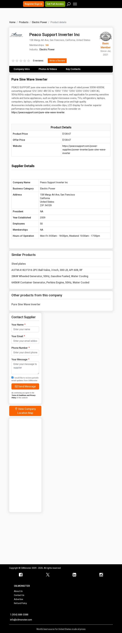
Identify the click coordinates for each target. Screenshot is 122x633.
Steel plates (18, 263)
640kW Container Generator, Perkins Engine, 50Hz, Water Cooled (50, 282)
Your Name (17, 324)
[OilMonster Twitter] (47, 575)
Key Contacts (73, 69)
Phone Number (19, 347)
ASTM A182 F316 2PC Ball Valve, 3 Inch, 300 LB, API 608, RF (47, 269)
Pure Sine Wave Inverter (25, 304)
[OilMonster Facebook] (20, 575)
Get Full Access (55, 4)
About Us (18, 591)
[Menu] (74, 3)
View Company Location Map (26, 410)
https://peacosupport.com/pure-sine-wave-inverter (37, 112)
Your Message (19, 359)
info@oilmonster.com (21, 619)
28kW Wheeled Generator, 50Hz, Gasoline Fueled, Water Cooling (49, 276)
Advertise (18, 599)
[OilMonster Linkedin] (74, 575)
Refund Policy (20, 603)
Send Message (27, 386)
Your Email (17, 336)
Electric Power (47, 49)
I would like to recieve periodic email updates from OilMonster (25, 379)
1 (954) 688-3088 (19, 614)
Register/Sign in (33, 4)
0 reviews (38, 60)
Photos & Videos (48, 69)
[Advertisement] (46, 17)
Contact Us (19, 595)
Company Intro (22, 69)
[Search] (69, 3)
